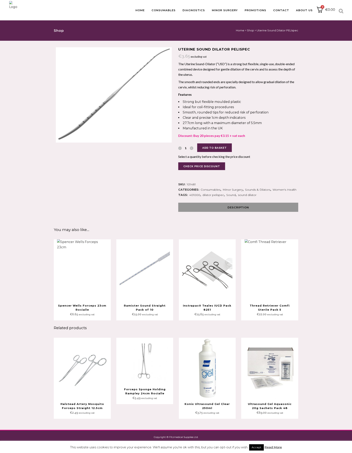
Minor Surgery (233, 189)
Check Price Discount (201, 166)
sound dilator (247, 195)
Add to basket (214, 147)
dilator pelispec (213, 195)
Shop (250, 30)
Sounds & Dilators (257, 189)
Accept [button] (256, 447)
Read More (273, 447)
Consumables (210, 189)
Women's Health (284, 189)
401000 (194, 195)
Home (240, 30)
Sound (231, 195)
